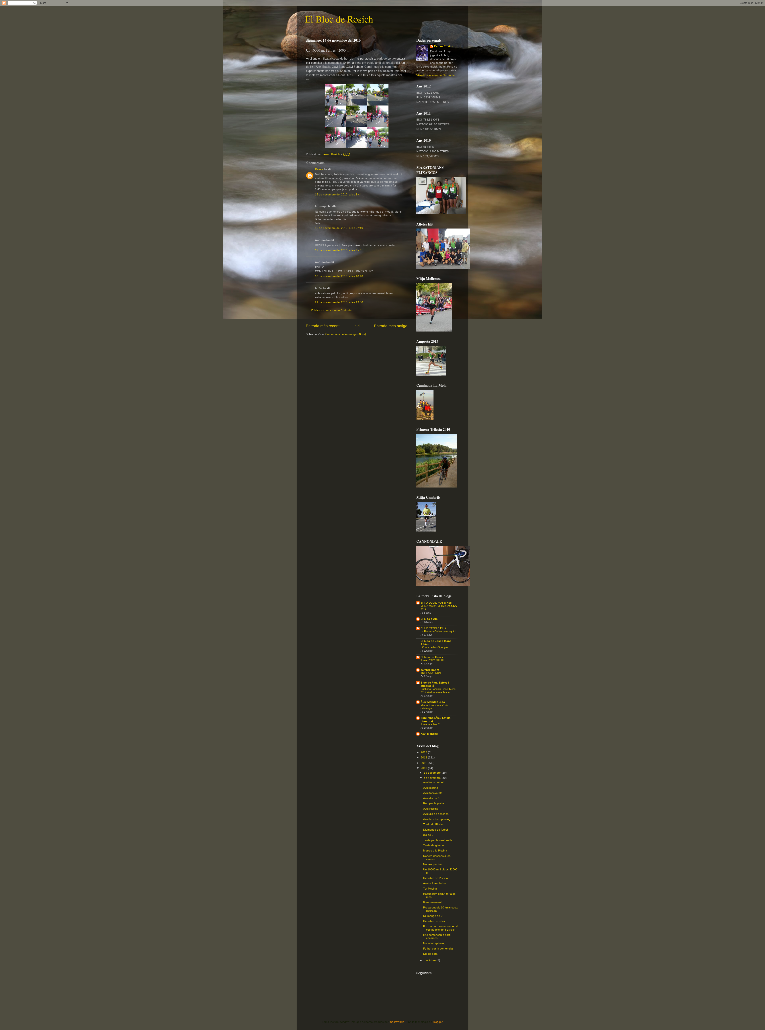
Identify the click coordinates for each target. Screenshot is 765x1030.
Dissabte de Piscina (435, 878)
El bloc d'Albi (429, 618)
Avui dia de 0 (431, 798)
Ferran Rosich (443, 46)
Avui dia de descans (435, 813)
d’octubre (430, 960)
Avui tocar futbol (433, 782)
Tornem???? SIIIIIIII (432, 660)
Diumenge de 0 (432, 915)
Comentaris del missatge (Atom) (345, 334)
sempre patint (430, 669)
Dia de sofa (430, 953)
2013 (424, 752)
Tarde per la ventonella (437, 840)
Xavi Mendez (429, 733)
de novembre (432, 777)
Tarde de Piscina (433, 824)
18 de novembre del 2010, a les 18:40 (339, 276)
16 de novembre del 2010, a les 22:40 (339, 228)
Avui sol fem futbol (434, 883)
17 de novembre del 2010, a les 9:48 (338, 250)
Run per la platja (433, 803)
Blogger (437, 1021)
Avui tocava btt (432, 793)
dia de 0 (428, 834)
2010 (424, 768)
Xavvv (319, 169)
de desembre (432, 772)
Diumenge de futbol (435, 829)
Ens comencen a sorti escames (436, 936)
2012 (424, 757)
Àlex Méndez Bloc (433, 701)
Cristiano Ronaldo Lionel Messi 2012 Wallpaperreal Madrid (438, 691)
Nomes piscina (432, 864)
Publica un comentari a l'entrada (331, 310)
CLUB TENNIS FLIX (433, 628)
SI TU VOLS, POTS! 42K (436, 602)
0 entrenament (432, 902)
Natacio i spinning (434, 943)
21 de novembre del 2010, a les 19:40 (339, 302)
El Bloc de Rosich (339, 18)
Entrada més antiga (390, 326)
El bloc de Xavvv (432, 657)
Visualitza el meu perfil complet (435, 75)
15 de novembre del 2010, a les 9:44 (338, 194)
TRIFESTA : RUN (431, 673)
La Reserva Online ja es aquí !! (438, 631)
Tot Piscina (430, 888)
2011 (424, 762)
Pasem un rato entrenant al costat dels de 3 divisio (440, 928)
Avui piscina (430, 787)
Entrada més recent (322, 326)
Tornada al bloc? (430, 724)
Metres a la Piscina (435, 850)
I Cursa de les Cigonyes (434, 647)
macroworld (396, 1021)
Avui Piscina (430, 808)
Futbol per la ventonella (438, 948)
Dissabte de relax (434, 921)
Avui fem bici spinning (436, 819)
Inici (356, 326)
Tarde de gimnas (433, 845)
